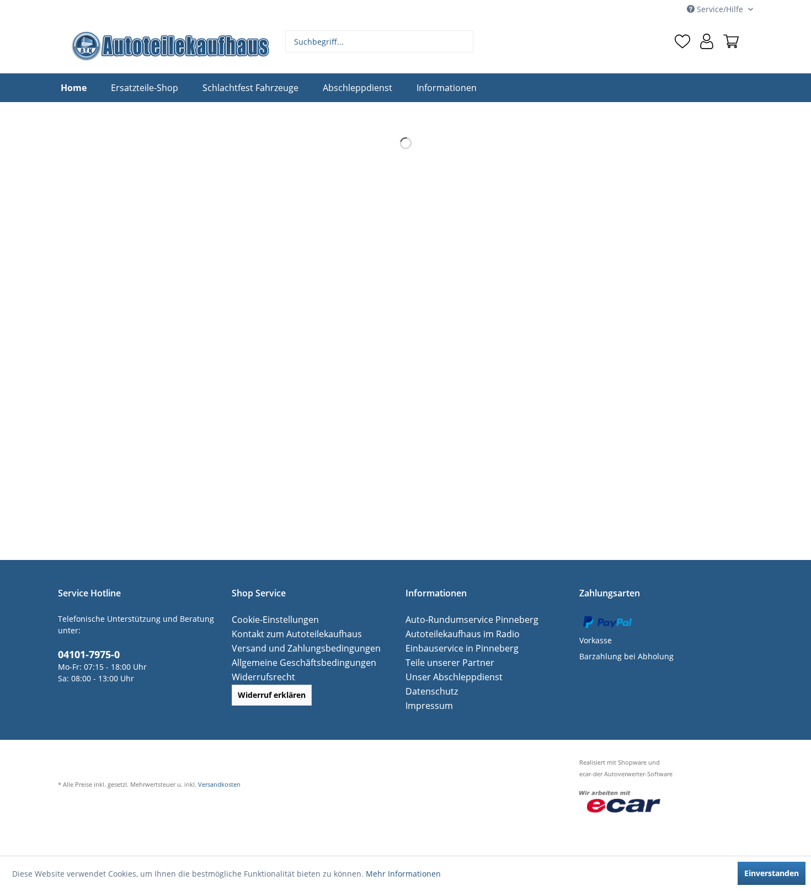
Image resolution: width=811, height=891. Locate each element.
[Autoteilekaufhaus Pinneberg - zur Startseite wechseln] (170, 45)
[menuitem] (379, 41)
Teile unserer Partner (445, 662)
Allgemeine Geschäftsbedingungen (296, 662)
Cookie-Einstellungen (271, 619)
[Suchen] (463, 41)
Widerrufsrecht (260, 676)
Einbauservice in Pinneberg (456, 648)
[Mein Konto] (707, 41)
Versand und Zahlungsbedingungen (298, 648)
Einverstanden (771, 873)
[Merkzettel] (682, 41)
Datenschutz (429, 691)
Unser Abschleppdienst (449, 676)
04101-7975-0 (85, 653)
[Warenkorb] (731, 41)
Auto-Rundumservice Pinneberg (465, 619)
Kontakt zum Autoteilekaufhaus (290, 633)
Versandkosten (219, 784)
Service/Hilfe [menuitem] (720, 9)
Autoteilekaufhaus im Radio (457, 633)
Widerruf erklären (272, 695)
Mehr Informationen (403, 873)
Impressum (426, 705)
